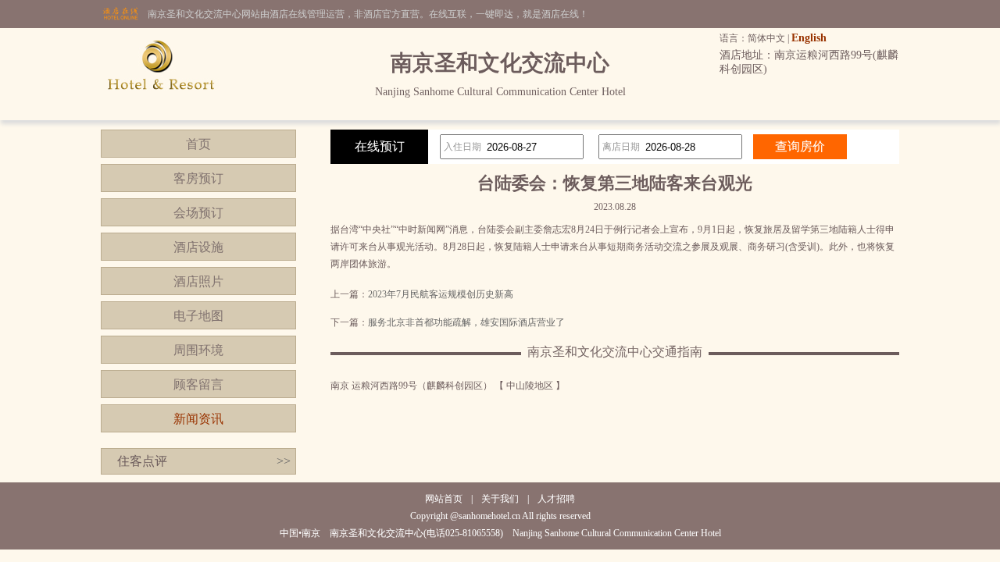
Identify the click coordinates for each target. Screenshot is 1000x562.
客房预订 (198, 178)
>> (284, 461)
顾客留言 (198, 384)
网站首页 (443, 498)
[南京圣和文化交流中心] (161, 117)
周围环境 (198, 350)
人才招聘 (556, 498)
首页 (198, 144)
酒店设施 (198, 247)
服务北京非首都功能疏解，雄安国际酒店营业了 (466, 322)
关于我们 (500, 498)
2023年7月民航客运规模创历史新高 (440, 294)
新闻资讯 (198, 418)
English (809, 38)
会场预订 (198, 212)
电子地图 (198, 315)
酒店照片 (198, 281)
